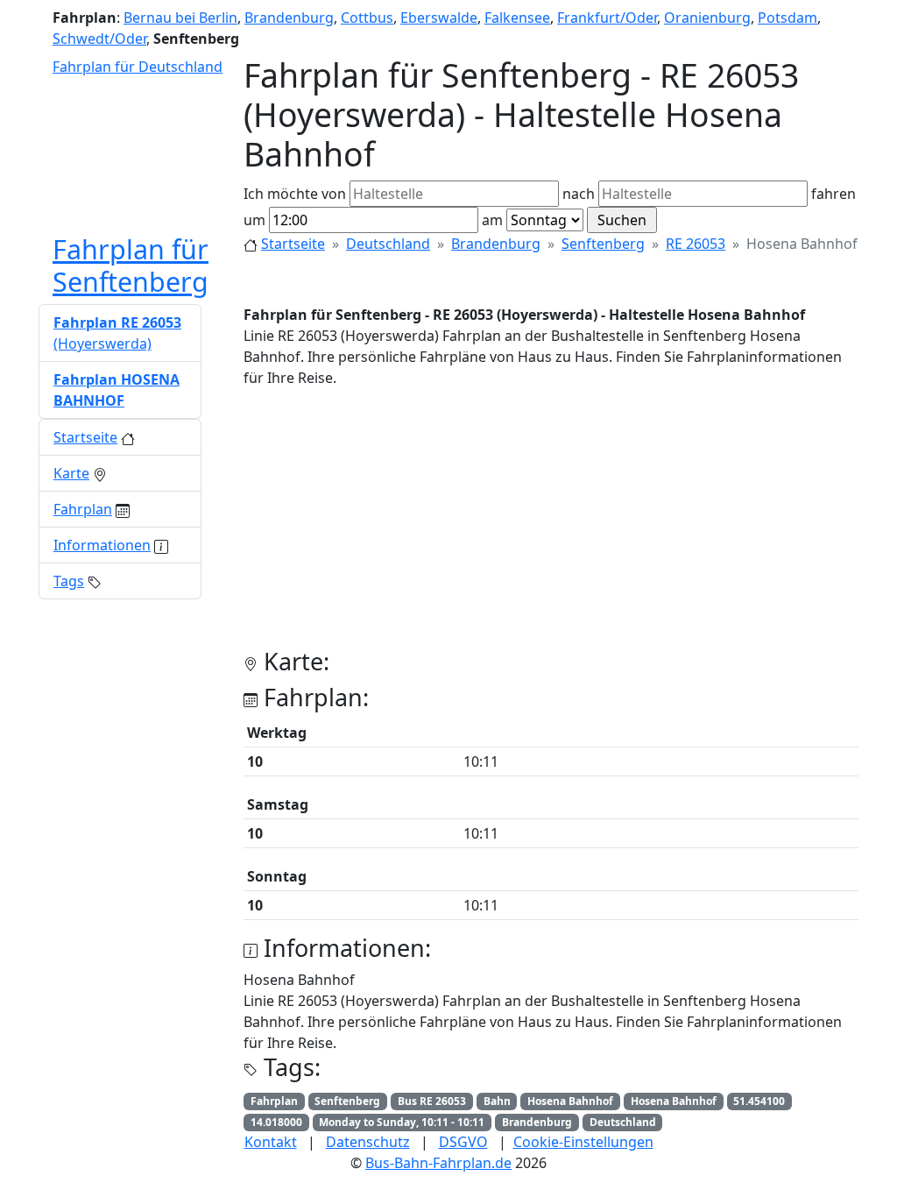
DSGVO (463, 1141)
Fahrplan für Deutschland (137, 66)
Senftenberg (603, 243)
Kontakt (270, 1141)
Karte (71, 473)
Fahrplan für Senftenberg (130, 265)
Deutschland (388, 243)
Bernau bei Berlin (180, 17)
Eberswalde (438, 17)
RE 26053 (695, 243)
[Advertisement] (551, 525)
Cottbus (367, 17)
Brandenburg (289, 17)
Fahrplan (82, 509)
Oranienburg (707, 17)
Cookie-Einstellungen (583, 1141)
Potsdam (787, 17)
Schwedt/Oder (99, 38)
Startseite (293, 243)
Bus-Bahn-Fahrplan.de (438, 1162)
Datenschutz (368, 1141)
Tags (68, 581)
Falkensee (517, 17)
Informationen (102, 545)
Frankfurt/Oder (607, 17)
